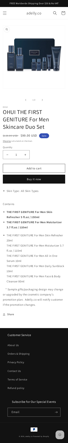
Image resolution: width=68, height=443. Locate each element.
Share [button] (10, 314)
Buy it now (34, 179)
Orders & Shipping (18, 353)
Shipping (7, 141)
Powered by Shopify (41, 436)
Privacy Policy (16, 362)
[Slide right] (42, 100)
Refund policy (16, 388)
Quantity (7, 147)
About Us (13, 345)
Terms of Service (17, 379)
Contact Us (14, 371)
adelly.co (28, 436)
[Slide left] (26, 100)
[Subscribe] (56, 412)
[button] (5, 13)
